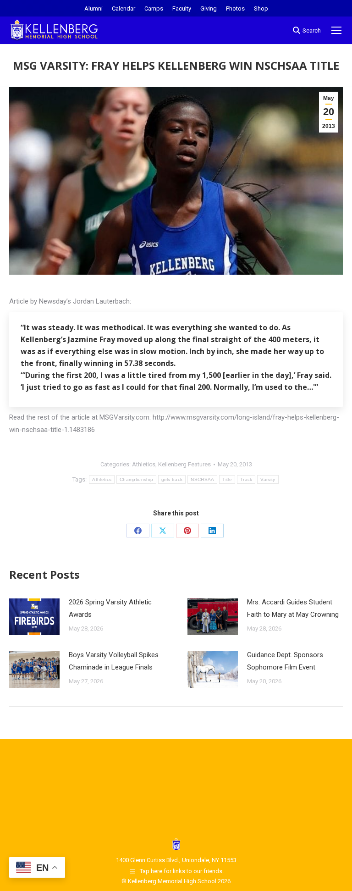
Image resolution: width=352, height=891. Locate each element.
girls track (171, 479)
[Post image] (34, 616)
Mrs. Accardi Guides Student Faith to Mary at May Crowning (293, 608)
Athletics (143, 464)
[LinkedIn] (212, 530)
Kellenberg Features (184, 464)
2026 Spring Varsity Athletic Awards (110, 608)
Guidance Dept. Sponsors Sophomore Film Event (285, 661)
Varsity (267, 479)
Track (246, 479)
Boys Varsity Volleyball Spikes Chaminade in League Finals (114, 661)
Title (227, 479)
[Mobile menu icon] (336, 30)
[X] (162, 530)
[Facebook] (137, 530)
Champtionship (136, 479)
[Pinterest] (187, 530)
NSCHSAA (202, 479)
